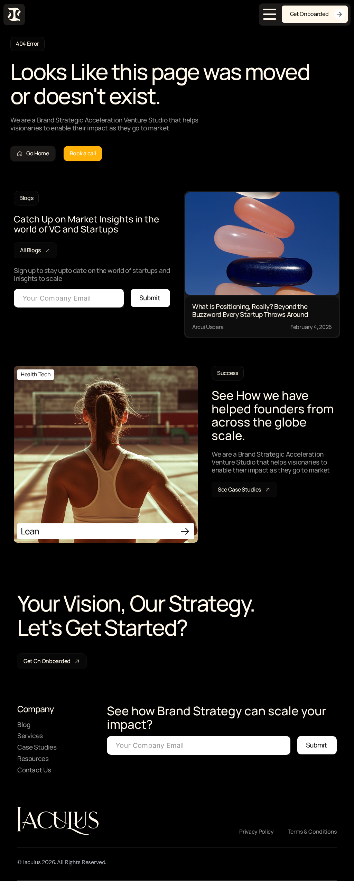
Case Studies (36, 747)
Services (30, 735)
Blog (23, 724)
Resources (33, 758)
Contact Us (34, 769)
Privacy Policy (256, 831)
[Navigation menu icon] (270, 14)
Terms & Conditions (312, 831)
